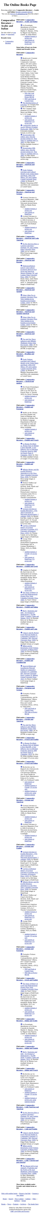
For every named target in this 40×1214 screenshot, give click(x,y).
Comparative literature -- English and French (27, 439)
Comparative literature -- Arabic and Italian (26, 21)
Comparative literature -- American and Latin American (27, 238)
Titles (34, 1199)
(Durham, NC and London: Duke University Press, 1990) (30, 247)
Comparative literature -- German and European (25, 948)
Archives (23, 1204)
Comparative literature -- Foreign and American (25, 719)
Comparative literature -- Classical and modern (25, 381)
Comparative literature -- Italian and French (27, 1069)
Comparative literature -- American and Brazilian (25, 164)
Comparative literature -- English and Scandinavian (25, 660)
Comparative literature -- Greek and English (27, 979)
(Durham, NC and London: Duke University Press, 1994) (29, 271)
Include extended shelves (24, 12)
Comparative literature (9, 42)
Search (11, 1199)
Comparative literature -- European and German (25, 688)
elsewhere (11, 34)
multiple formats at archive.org (31, 37)
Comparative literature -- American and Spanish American (25, 311)
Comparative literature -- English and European (25, 407)
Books (3, 1204)
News (9, 1204)
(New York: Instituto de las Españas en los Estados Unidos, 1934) (29, 299)
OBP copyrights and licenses (19, 1211)
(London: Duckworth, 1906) (29, 127)
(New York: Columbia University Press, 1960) (29, 596)
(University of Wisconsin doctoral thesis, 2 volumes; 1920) (29, 512)
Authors (28, 1199)
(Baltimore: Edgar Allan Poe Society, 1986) (28, 342)
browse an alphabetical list (18, 14)
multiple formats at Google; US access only (31, 553)
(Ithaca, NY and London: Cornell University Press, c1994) (29, 175)
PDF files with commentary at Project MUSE (29, 95)
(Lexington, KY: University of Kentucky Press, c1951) (29, 529)
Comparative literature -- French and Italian (27, 762)
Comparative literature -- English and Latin (26, 628)
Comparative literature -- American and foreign (25, 333)
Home (5, 1199)
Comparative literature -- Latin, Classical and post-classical (27, 1160)
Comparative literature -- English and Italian (27, 606)
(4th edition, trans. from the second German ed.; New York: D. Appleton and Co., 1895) (29, 138)
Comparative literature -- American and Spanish (25, 289)
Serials (24, 1201)
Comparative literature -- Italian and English (27, 1047)
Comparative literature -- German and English (25, 846)
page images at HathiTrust (29, 213)
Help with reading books (9, 1193)
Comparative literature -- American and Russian (25, 260)
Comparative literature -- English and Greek (27, 565)
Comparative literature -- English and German (25, 464)
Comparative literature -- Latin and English (26, 1128)
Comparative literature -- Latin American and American (27, 1107)
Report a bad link (24, 1193)
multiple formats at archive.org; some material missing (31, 793)
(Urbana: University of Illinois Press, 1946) (29, 648)
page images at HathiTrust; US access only (29, 42)
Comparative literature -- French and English (27, 738)
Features (15, 1204)
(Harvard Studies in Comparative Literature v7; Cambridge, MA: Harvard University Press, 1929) (30, 636)
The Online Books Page (20, 4)
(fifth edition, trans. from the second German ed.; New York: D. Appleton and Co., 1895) (29, 151)
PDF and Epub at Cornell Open (30, 100)
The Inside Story (33, 1204)
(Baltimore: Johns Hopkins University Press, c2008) (29, 1169)
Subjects (17, 1201)
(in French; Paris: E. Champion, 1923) (30, 449)
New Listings (19, 1199)
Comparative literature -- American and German (25, 192)
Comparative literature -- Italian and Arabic (26, 1020)
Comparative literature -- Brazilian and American (25, 354)
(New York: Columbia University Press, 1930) (30, 473)
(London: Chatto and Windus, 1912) (30, 614)
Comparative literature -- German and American (25, 800)
